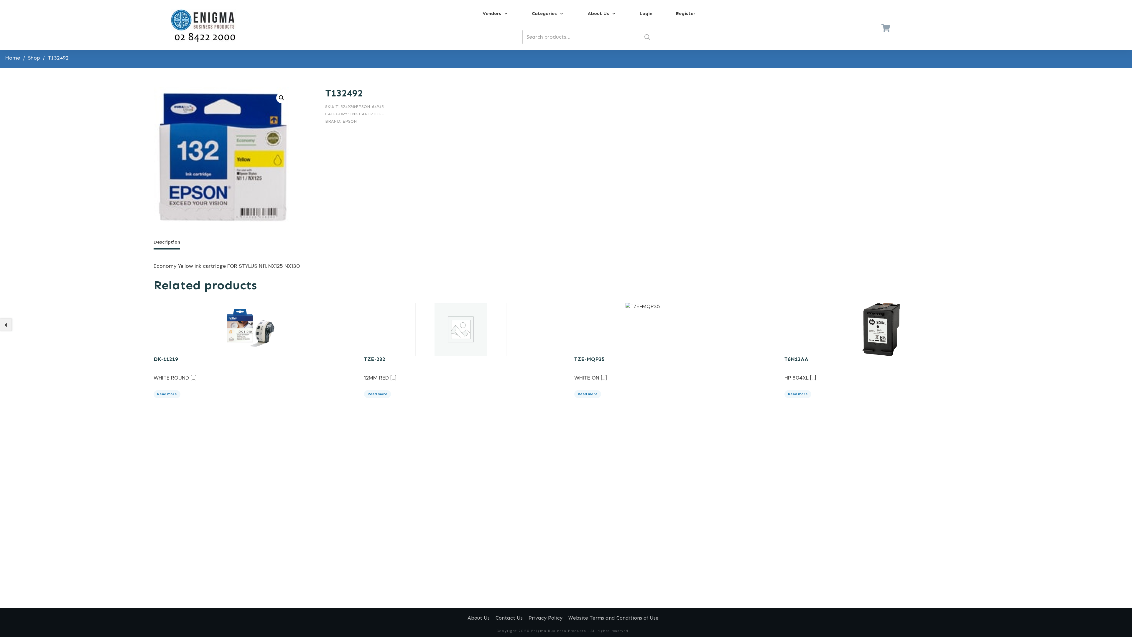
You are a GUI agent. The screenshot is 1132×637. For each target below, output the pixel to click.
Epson (350, 121)
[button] (281, 98)
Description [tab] (167, 242)
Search (647, 37)
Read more (167, 394)
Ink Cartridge (367, 113)
